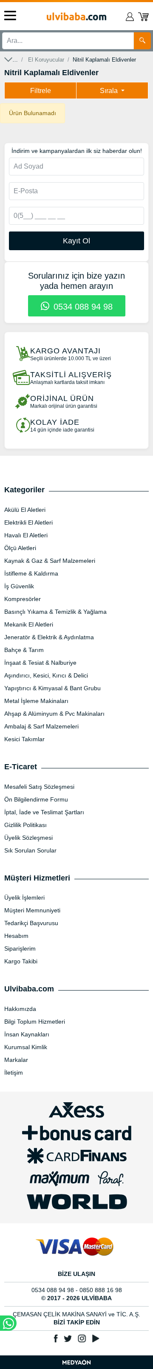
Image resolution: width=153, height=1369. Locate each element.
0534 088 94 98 (82, 306)
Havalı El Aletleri (26, 535)
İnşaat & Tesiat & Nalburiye (40, 662)
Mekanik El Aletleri (28, 624)
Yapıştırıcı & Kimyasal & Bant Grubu (52, 688)
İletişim (13, 1072)
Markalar (16, 1059)
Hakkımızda (20, 1008)
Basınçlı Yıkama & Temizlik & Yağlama (55, 611)
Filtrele (40, 90)
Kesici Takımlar (24, 739)
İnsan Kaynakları (26, 1034)
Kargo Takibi (20, 961)
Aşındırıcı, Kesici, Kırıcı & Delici (46, 675)
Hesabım (16, 935)
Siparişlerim (20, 948)
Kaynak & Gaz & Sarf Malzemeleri (49, 560)
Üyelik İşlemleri (24, 897)
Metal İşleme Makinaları (36, 700)
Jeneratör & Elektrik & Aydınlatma (49, 637)
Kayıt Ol (76, 241)
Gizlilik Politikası (25, 824)
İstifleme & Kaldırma (31, 573)
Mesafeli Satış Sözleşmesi (39, 786)
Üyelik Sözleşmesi (28, 837)
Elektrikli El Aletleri (28, 522)
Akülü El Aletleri (24, 509)
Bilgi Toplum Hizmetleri (34, 1021)
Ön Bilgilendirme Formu (36, 799)
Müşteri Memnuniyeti (32, 910)
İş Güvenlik (19, 586)
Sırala (109, 90)
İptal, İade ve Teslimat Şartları (44, 812)
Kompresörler (22, 599)
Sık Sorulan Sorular (30, 850)
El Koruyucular (46, 59)
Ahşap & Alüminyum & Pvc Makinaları (54, 713)
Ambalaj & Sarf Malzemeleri (41, 726)
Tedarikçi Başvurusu (31, 923)
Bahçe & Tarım (24, 649)
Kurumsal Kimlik (25, 1047)
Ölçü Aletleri (20, 548)
